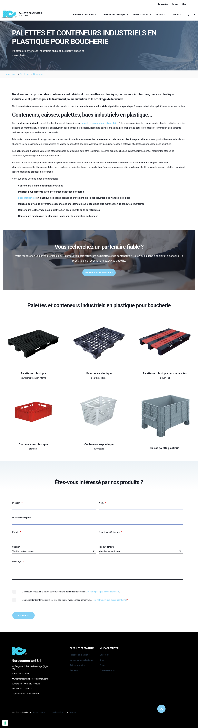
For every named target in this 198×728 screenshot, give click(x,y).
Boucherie (38, 74)
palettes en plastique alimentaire (100, 123)
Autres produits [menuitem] (140, 14)
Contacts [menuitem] (176, 14)
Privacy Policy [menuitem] (39, 712)
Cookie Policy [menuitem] (57, 712)
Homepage (10, 74)
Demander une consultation (99, 272)
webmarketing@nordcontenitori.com (31, 679)
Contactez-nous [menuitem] (107, 670)
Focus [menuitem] (175, 4)
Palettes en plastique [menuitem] (83, 14)
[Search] (188, 14)
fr (194, 14)
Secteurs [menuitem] (160, 14)
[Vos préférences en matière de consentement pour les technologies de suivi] (5, 723)
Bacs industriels (27, 197)
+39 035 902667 (21, 674)
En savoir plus (31, 371)
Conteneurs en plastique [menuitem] (113, 14)
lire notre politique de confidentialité (103, 592)
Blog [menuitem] (184, 4)
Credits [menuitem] (73, 712)
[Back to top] (161, 709)
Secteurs (24, 74)
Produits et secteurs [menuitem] (82, 648)
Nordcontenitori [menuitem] (109, 648)
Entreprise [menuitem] (163, 4)
